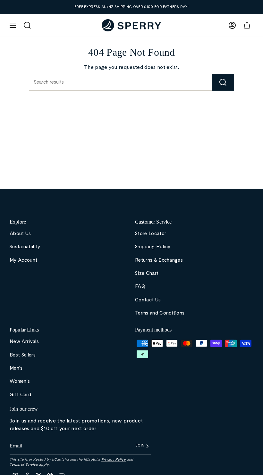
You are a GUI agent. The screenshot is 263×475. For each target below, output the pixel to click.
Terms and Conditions (159, 313)
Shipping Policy (153, 247)
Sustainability (25, 247)
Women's (20, 381)
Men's (16, 368)
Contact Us (148, 300)
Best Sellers (23, 355)
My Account (23, 260)
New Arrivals (24, 341)
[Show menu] (12, 25)
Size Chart (146, 273)
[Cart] (247, 25)
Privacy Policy (113, 459)
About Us (20, 233)
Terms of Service (24, 464)
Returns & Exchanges (159, 260)
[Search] (223, 82)
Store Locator (150, 233)
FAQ (140, 286)
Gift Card (20, 394)
